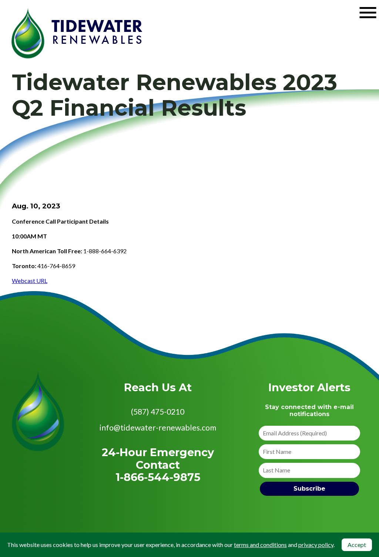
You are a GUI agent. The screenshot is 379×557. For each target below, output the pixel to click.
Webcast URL (29, 280)
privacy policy (315, 544)
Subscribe (309, 488)
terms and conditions (260, 544)
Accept (357, 544)
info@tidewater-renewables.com (158, 427)
